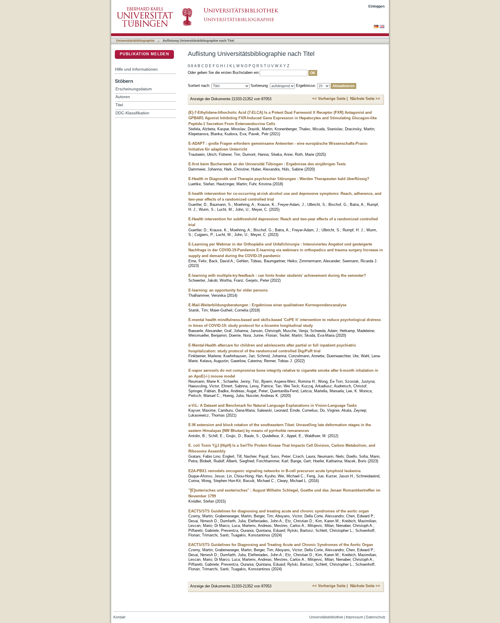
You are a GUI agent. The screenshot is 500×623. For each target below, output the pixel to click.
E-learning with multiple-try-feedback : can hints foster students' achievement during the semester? (277, 275)
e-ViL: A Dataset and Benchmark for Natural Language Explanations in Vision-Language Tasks (272, 405)
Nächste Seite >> (365, 98)
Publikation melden (144, 54)
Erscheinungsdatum (133, 89)
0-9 (190, 66)
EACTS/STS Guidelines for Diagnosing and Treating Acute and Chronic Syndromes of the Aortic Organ (280, 545)
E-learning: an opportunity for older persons (228, 290)
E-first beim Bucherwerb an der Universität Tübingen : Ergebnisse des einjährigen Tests (267, 164)
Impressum (354, 617)
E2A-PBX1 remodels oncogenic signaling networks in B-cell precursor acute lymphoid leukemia (274, 471)
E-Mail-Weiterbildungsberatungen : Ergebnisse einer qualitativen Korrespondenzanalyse (267, 305)
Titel (119, 105)
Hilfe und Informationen (136, 69)
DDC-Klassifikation (132, 113)
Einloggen (376, 6)
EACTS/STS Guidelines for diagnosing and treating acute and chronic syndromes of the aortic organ (278, 511)
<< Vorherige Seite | (330, 98)
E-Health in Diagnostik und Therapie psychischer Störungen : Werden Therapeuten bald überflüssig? (278, 179)
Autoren (122, 97)
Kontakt (119, 617)
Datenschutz (375, 617)
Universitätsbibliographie (135, 40)
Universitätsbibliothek (326, 617)
